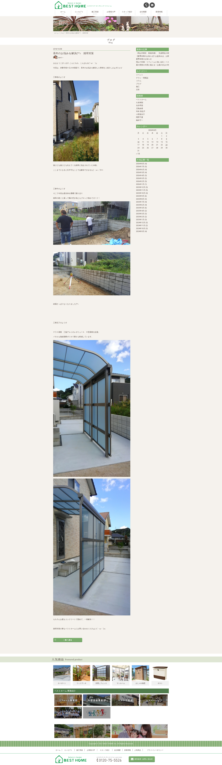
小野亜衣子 (140, 114)
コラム (138, 81)
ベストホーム (141, 100)
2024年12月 (140, 223)
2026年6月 (140, 170)
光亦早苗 (139, 105)
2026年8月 (140, 164)
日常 (138, 90)
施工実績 (79, 750)
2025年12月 (140, 187)
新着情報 (127, 750)
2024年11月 (140, 225)
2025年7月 (140, 202)
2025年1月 (140, 220)
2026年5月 (140, 172)
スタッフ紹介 (105, 750)
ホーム (63, 12)
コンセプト (68, 750)
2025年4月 (140, 211)
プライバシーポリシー (155, 750)
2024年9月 (140, 231)
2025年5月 (140, 208)
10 (138, 142)
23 (166, 145)
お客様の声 (91, 750)
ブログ (62, 33)
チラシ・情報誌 (142, 78)
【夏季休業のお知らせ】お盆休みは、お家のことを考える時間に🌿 (162, 56)
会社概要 (117, 750)
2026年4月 (140, 175)
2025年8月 (140, 199)
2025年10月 (140, 193)
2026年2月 (140, 181)
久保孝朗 (139, 103)
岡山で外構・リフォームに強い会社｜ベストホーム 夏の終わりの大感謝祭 (165, 62)
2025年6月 (140, 205)
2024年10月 (140, 228)
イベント (139, 75)
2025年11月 (140, 190)
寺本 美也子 (140, 111)
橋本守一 (139, 120)
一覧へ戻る (67, 640)
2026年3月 (140, 178)
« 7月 (138, 154)
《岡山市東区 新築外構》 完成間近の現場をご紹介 (157, 53)
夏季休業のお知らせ (144, 59)
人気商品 (137, 750)
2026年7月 (140, 167)
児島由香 (139, 108)
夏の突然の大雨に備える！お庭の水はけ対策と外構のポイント (160, 65)
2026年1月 (140, 184)
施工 (138, 87)
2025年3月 (140, 214)
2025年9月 (140, 196)
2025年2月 (140, 217)
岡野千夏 (139, 117)
